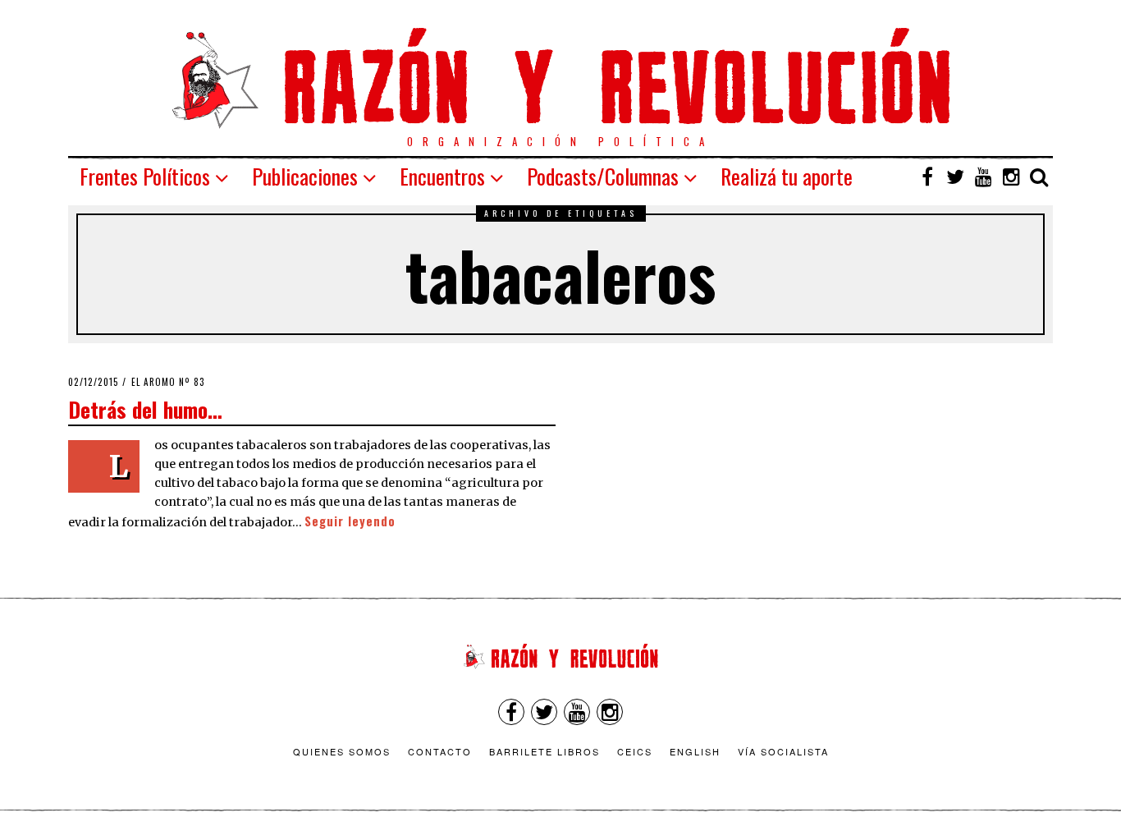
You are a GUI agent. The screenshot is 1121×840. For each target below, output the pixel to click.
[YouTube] (983, 176)
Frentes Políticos (145, 176)
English (695, 751)
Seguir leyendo (350, 521)
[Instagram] (1011, 176)
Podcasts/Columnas (603, 176)
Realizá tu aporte (787, 176)
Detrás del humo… (145, 409)
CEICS (634, 751)
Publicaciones (305, 176)
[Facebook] (927, 176)
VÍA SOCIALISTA (783, 751)
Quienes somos (342, 751)
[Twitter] (955, 176)
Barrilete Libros (544, 751)
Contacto (440, 751)
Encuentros (442, 176)
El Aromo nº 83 (168, 381)
